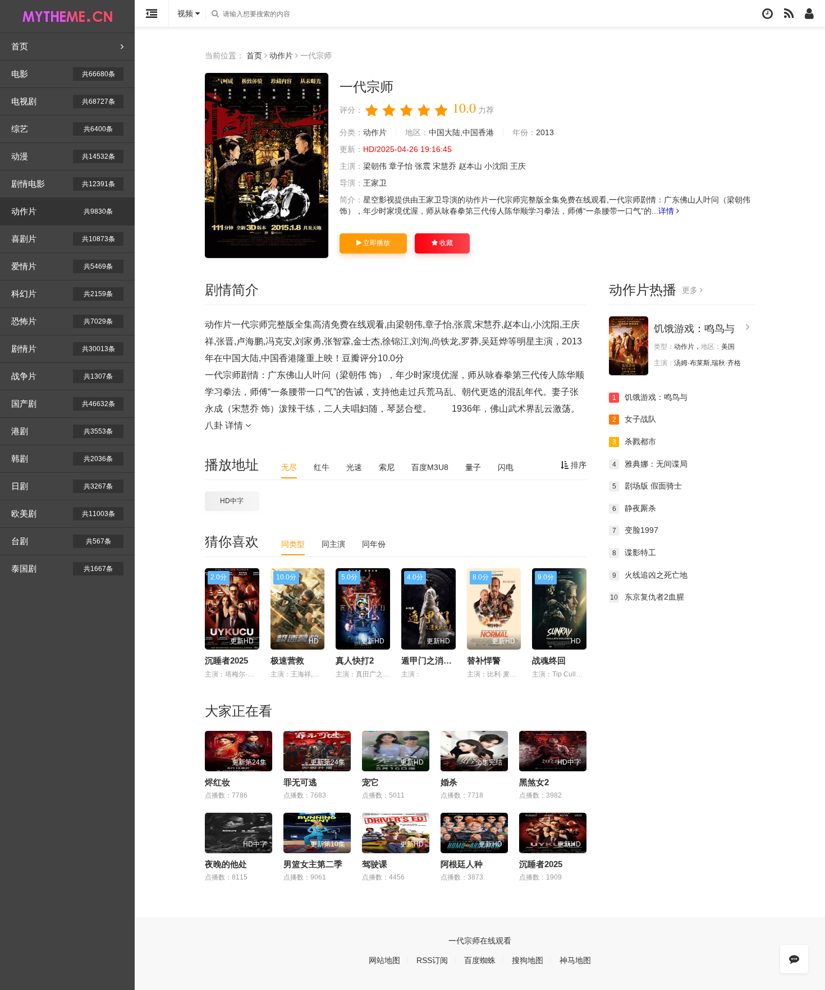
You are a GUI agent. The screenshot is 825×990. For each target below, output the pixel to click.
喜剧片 (63, 238)
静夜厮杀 (634, 508)
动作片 (62, 211)
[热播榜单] (789, 14)
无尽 (289, 467)
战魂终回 (549, 660)
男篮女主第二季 (312, 864)
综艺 (62, 128)
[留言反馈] (794, 959)
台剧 (61, 541)
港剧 (62, 431)
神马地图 (575, 960)
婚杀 (449, 782)
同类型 (293, 544)
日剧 (62, 486)
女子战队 (634, 419)
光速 (354, 467)
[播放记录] (767, 14)
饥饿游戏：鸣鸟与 (694, 328)
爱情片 (62, 266)
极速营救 (287, 660)
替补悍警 (484, 660)
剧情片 (63, 348)
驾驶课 (374, 864)
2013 (545, 132)
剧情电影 (63, 183)
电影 (63, 74)
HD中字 (232, 501)
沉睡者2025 (226, 660)
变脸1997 (635, 530)
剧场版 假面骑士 (647, 485)
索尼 (387, 467)
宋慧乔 (444, 166)
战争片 (62, 376)
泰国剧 (62, 568)
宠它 (370, 782)
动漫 (63, 156)
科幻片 (62, 293)
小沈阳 (496, 166)
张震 (422, 166)
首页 (19, 46)
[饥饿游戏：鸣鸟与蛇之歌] (628, 345)
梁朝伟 (375, 166)
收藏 (445, 243)
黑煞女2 (534, 782)
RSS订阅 (432, 960)
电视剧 (63, 101)
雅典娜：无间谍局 (650, 463)
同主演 (333, 544)
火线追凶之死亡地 (650, 574)
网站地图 (384, 960)
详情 (667, 210)
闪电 (506, 467)
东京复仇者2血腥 (647, 596)
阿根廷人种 (462, 864)
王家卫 (375, 182)
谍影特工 (634, 552)
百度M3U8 (429, 467)
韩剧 (62, 458)
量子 (473, 467)
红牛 (321, 467)
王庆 (518, 166)
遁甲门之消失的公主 (439, 660)
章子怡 (400, 166)
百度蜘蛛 (480, 960)
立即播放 (375, 243)
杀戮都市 (634, 441)
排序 (577, 465)
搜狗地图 (527, 960)
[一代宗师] (266, 165)
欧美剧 (63, 513)
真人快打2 (355, 660)
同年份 (374, 544)
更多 (691, 290)
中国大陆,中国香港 (461, 132)
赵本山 (470, 166)
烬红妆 (217, 782)
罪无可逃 (300, 782)
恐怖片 (62, 321)
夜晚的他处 (226, 864)
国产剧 (63, 403)
